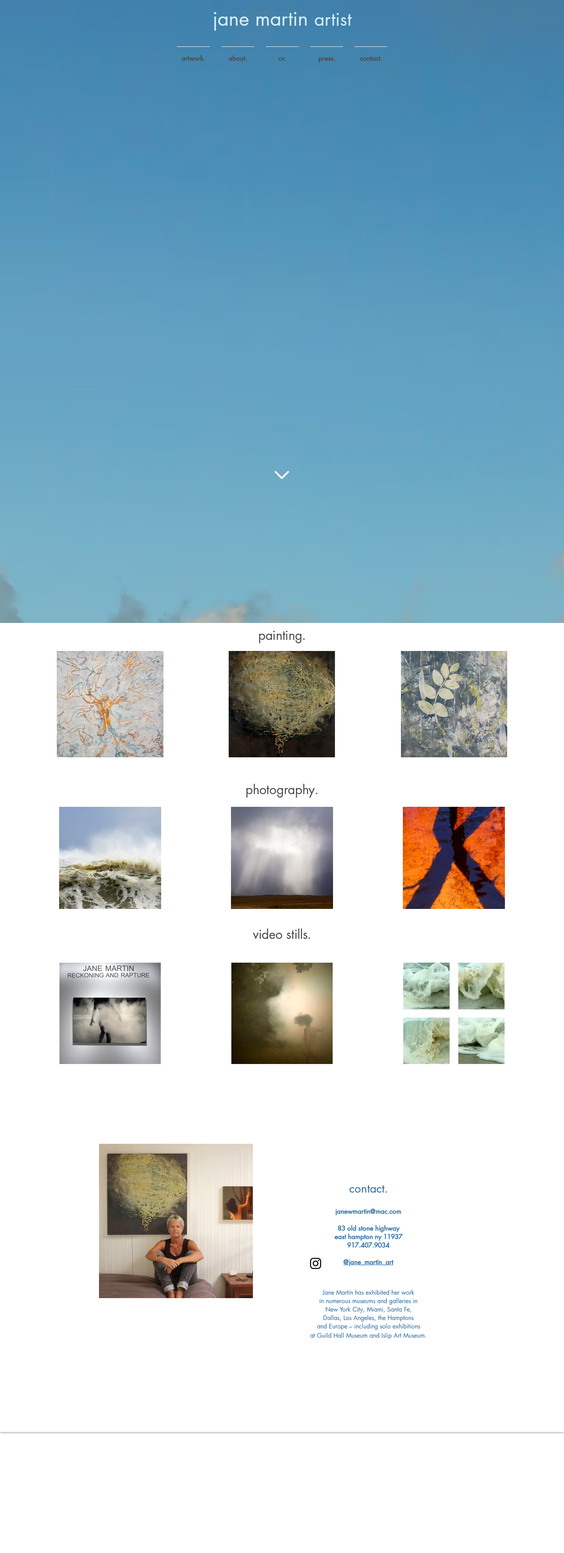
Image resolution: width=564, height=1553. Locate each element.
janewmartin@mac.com (368, 1211)
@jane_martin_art (368, 1262)
